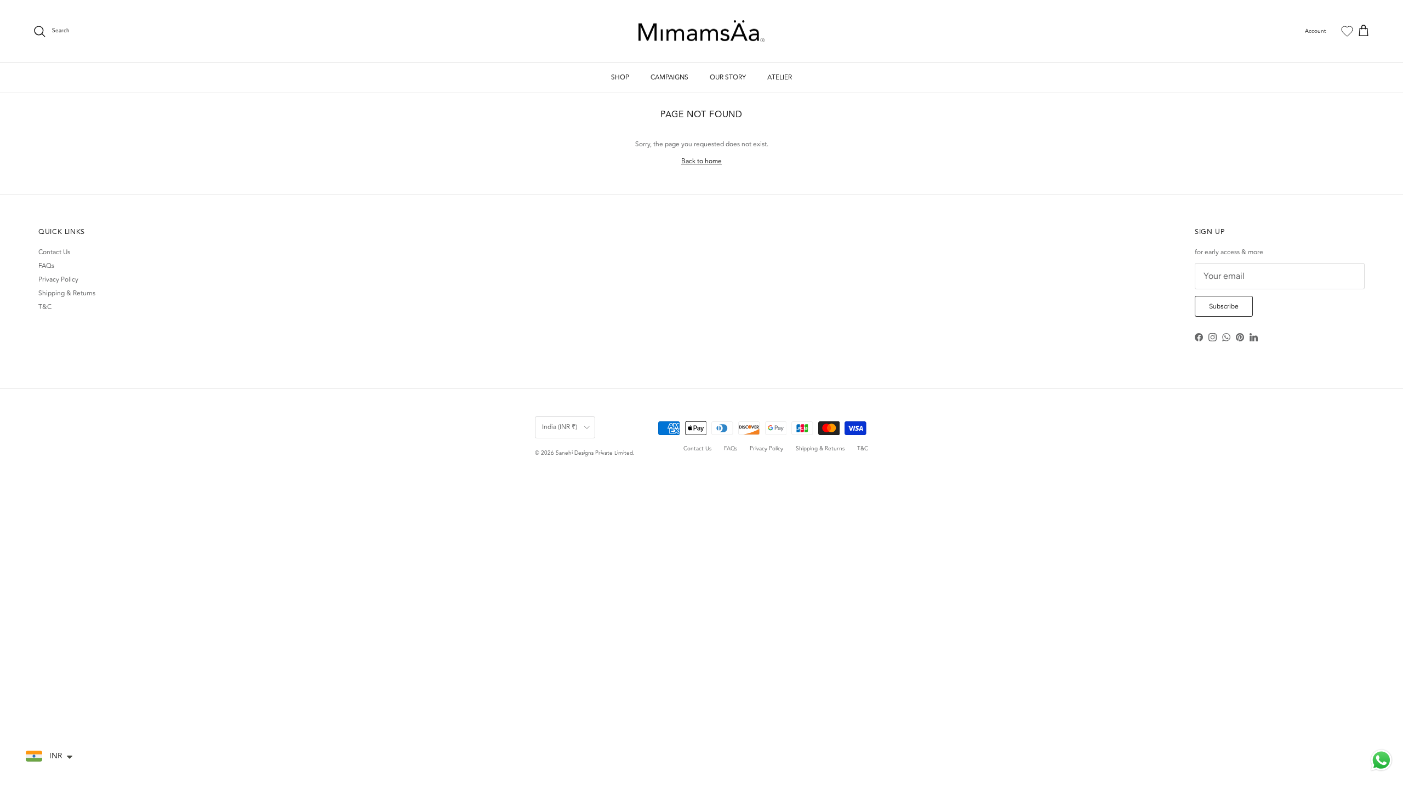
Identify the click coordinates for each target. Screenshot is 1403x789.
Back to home (701, 161)
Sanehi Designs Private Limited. (595, 453)
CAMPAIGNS (669, 77)
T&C (45, 307)
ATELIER (779, 77)
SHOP (620, 77)
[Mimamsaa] (701, 31)
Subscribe (1224, 306)
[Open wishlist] (1347, 31)
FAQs (46, 266)
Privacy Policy (58, 280)
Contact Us (54, 252)
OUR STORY (728, 77)
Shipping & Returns (66, 293)
